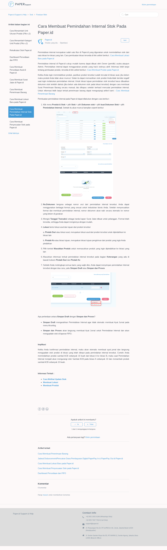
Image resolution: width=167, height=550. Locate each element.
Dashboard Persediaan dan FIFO (19, 58)
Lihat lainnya (13, 133)
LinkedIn (47, 409)
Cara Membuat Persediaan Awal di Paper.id (18, 70)
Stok (31, 15)
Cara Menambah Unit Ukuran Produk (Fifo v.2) (20, 32)
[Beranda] (19, 6)
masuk (45, 495)
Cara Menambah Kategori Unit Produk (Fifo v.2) (21, 42)
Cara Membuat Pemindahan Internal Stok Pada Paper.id (21, 112)
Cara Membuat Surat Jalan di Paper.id (19, 81)
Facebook (39, 409)
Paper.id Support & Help (17, 15)
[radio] (77, 424)
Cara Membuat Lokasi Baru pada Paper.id (19, 100)
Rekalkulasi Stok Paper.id (20, 50)
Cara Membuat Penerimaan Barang (18, 91)
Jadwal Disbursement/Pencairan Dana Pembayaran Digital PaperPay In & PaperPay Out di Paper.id (80, 458)
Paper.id (48, 40)
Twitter (43, 409)
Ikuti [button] (125, 40)
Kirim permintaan (149, 5)
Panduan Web (41, 15)
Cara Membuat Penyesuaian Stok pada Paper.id (20, 125)
